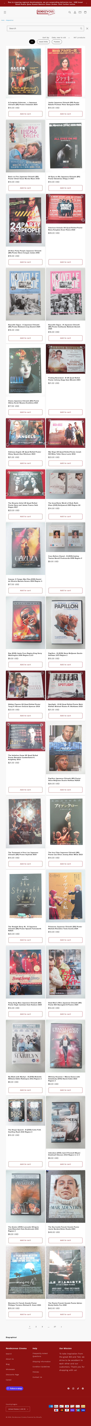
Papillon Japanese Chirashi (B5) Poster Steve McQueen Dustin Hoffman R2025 (64, 779)
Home (2, 20)
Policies (36, 1372)
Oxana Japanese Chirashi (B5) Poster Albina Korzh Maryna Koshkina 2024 (23, 402)
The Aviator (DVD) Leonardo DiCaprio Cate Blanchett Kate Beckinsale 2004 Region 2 (23, 1229)
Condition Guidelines (41, 1367)
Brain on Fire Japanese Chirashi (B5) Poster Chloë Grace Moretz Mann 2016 (24, 178)
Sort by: (46, 38)
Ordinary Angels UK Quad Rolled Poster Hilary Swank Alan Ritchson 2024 (24, 453)
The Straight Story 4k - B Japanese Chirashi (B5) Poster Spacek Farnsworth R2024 (24, 929)
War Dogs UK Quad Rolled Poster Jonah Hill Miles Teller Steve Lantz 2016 (64, 453)
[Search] (81, 28)
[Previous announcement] (4, 3)
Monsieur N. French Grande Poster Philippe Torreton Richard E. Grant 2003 (24, 1304)
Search (9, 1354)
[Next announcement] (86, 3)
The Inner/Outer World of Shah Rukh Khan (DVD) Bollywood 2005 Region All (64, 504)
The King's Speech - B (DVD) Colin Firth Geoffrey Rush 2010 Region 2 (24, 1131)
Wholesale (10, 1369)
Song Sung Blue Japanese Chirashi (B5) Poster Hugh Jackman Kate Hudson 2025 (25, 1004)
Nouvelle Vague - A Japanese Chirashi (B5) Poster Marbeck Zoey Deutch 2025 (24, 326)
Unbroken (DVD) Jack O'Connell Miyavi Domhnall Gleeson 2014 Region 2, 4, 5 (64, 1154)
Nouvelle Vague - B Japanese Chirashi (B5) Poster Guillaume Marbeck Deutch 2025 (64, 327)
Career (9, 1380)
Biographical (10, 20)
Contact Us (37, 1377)
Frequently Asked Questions (40, 1354)
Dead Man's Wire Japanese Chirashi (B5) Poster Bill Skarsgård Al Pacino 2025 (65, 1004)
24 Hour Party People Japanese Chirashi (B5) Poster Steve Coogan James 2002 (24, 252)
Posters (57, 42)
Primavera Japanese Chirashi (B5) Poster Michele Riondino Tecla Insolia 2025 (65, 927)
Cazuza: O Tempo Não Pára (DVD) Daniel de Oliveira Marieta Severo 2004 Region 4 (25, 580)
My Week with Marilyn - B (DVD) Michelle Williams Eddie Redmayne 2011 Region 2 (25, 1078)
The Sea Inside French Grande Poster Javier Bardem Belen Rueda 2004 (63, 1228)
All (32, 42)
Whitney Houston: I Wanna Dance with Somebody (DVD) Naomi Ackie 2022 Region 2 (64, 1079)
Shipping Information (42, 1362)
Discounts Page (12, 1375)
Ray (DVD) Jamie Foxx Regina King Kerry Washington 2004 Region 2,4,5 (25, 654)
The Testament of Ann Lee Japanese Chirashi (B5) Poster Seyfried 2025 (23, 853)
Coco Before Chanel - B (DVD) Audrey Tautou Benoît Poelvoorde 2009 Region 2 (65, 557)
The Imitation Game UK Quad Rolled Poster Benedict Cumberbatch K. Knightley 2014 (23, 757)
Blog (8, 1364)
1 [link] (29, 1327)
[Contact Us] (80, 12)
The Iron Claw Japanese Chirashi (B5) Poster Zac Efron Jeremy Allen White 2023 (65, 853)
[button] (4, 12)
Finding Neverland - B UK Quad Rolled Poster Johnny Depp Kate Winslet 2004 (64, 379)
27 (55, 1327)
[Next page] (61, 1326)
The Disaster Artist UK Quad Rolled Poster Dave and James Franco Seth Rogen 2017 (23, 505)
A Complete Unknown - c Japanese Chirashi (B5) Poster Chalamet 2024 (22, 103)
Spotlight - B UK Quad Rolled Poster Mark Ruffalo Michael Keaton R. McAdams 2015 (65, 705)
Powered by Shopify (34, 1417)
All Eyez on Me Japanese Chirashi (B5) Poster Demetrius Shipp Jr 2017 (64, 178)
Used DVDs (43, 42)
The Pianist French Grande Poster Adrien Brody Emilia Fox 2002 (65, 1304)
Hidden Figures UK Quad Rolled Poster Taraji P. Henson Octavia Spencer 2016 (24, 705)
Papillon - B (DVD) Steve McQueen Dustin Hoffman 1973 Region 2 (65, 654)
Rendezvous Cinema (19, 1417)
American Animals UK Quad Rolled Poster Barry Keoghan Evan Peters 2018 (65, 229)
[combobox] (45, 28)
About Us (10, 1359)
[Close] (87, 28)
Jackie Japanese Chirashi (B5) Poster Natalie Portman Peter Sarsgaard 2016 (63, 103)
